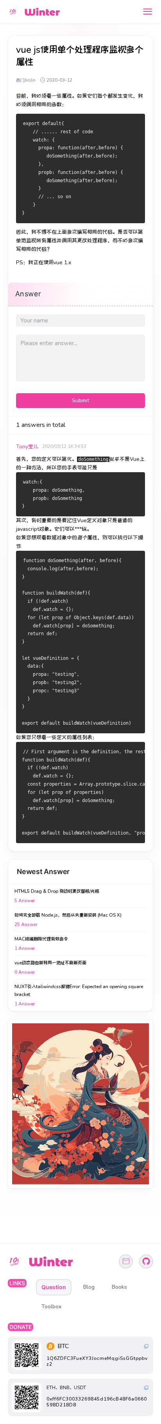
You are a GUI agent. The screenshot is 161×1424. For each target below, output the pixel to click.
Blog (89, 1287)
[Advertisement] (80, 1103)
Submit (80, 400)
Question (53, 1287)
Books (119, 1287)
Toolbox (51, 1306)
